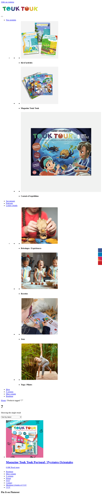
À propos (9, 392)
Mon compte (11, 394)
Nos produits (11, 20)
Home (3, 400)
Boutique (9, 396)
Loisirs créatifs (11, 206)
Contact (9, 483)
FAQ (8, 481)
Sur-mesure (10, 201)
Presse (8, 478)
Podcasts (9, 203)
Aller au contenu (7, 2)
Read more (15, 467)
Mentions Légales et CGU (16, 485)
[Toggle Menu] (2, 16)
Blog (8, 389)
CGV (8, 487)
